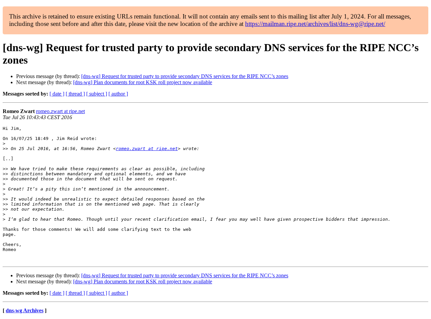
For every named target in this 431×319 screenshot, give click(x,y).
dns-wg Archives (24, 310)
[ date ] (56, 94)
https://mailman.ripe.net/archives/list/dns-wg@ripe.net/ (315, 23)
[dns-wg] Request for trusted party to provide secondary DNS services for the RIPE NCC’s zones (184, 76)
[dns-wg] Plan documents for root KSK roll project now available (142, 82)
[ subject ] (96, 94)
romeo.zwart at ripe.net (60, 111)
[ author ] (118, 94)
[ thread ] (75, 94)
